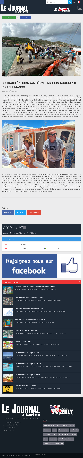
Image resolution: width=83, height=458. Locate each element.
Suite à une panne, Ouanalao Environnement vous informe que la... (35, 388)
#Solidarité (74, 430)
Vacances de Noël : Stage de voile (27, 342)
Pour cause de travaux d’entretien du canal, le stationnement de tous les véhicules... (40, 322)
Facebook (8, 212)
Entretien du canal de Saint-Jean (26, 320)
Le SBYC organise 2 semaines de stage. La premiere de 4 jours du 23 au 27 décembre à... (42, 344)
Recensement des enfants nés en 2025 (29, 298)
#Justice (62, 439)
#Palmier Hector (62, 425)
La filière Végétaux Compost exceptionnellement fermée (35, 386)
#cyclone (47, 430)
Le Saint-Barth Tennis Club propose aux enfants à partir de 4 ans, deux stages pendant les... (43, 366)
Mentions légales (40, 455)
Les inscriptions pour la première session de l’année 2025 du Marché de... (37, 333)
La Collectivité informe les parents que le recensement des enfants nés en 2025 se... (40, 300)
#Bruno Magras (64, 434)
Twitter (20, 212)
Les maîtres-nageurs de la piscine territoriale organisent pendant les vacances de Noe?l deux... (44, 355)
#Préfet (73, 434)
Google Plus (35, 212)
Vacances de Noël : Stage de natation (28, 353)
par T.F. (5, 91)
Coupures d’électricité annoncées (26, 375)
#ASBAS (47, 443)
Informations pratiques (11, 282)
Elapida (16, 455)
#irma (54, 430)
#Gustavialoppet (57, 443)
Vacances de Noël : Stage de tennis (27, 364)
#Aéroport (53, 439)
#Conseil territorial (50, 434)
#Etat (45, 439)
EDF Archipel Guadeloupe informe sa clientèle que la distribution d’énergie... (38, 289)
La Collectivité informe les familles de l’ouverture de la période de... (35, 311)
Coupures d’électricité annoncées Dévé (29, 287)
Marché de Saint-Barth (23, 331)
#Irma (72, 425)
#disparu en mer (49, 425)
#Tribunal (70, 439)
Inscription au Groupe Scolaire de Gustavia (30, 309)
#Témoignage (63, 430)
